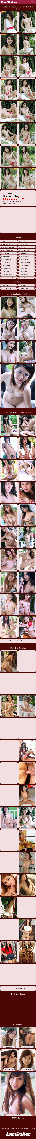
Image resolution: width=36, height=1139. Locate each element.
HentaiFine (24, 241)
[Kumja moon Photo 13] (27, 156)
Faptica (23, 285)
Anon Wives (24, 274)
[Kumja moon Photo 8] (9, 111)
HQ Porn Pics (6, 253)
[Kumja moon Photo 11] (27, 134)
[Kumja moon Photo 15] (27, 178)
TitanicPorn (24, 271)
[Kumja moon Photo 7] (27, 89)
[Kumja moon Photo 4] (9, 67)
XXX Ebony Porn (7, 288)
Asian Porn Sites (25, 262)
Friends (18, 238)
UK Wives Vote (7, 262)
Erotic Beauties (7, 241)
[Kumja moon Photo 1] (27, 22)
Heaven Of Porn (7, 259)
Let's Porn (23, 247)
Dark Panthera (25, 265)
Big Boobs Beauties (8, 247)
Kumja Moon (16, 7)
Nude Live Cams (18, 994)
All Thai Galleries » (18, 988)
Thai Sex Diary (18, 412)
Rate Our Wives (7, 274)
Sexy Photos (24, 277)
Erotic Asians (6, 265)
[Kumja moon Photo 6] (9, 89)
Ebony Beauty (25, 256)
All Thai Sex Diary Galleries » (18, 641)
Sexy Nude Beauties (8, 244)
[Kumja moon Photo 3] (27, 44)
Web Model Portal (8, 250)
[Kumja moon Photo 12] (9, 156)
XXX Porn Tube (25, 250)
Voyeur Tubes (24, 288)
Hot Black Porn (7, 268)
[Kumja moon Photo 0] (9, 22)
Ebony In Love (25, 259)
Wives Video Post (8, 277)
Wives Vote (24, 268)
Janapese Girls (25, 253)
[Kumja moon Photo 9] (27, 111)
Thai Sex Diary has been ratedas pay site (12, 198)
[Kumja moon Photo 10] (9, 134)
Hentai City (24, 244)
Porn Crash (6, 271)
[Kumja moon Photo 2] (9, 44)
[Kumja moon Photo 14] (9, 178)
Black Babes (6, 256)
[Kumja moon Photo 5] (27, 67)
